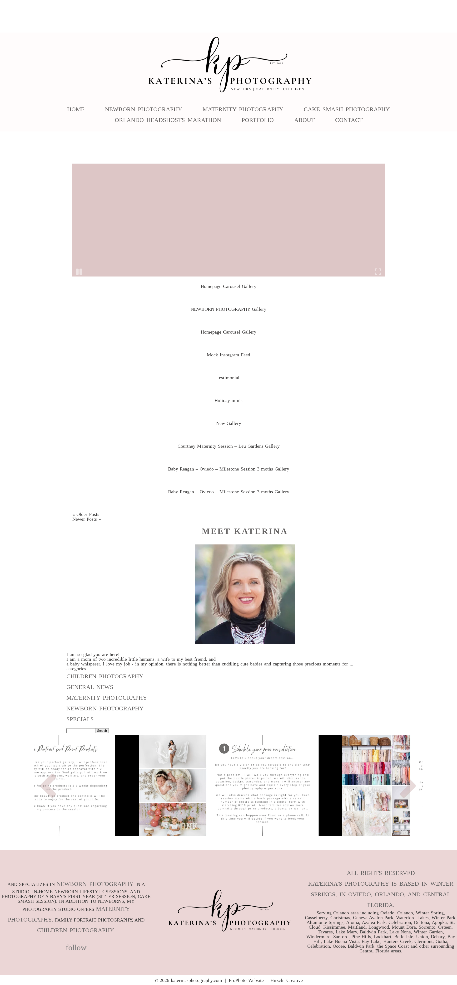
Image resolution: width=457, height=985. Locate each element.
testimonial (228, 377)
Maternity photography (106, 697)
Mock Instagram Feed (228, 354)
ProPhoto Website (246, 980)
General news (89, 687)
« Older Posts (85, 514)
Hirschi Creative (286, 980)
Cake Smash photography (347, 109)
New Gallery (228, 423)
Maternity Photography (243, 109)
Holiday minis (228, 400)
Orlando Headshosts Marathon (168, 120)
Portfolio (258, 120)
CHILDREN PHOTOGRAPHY (75, 930)
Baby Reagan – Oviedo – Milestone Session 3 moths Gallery (228, 468)
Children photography (104, 676)
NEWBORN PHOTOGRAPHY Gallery (228, 309)
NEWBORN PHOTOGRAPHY (95, 884)
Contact (349, 120)
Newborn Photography (143, 109)
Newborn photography (105, 708)
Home (75, 109)
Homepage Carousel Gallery (228, 286)
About (304, 120)
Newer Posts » (86, 519)
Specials (80, 719)
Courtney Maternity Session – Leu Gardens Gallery (229, 446)
